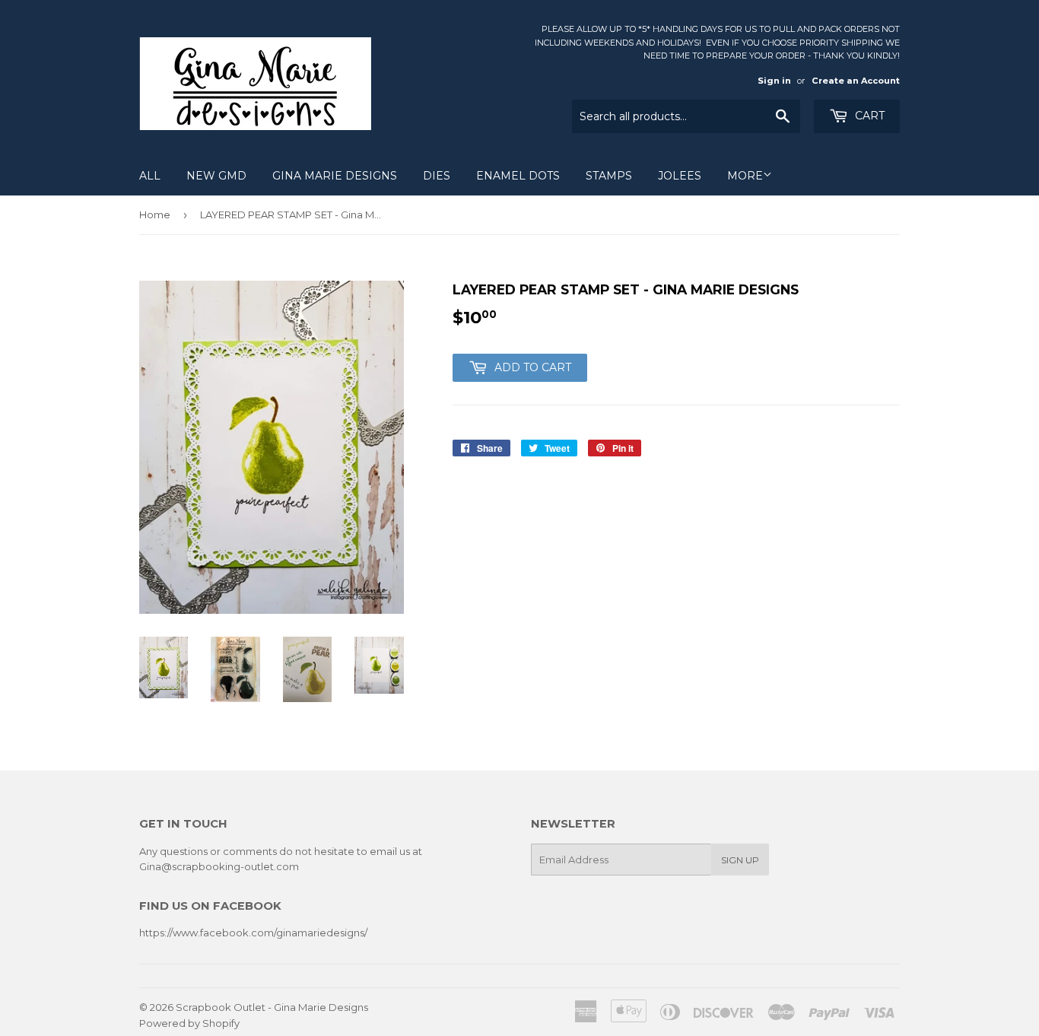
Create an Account (856, 80)
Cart (868, 115)
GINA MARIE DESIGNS (334, 176)
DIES (436, 176)
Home (154, 214)
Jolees (679, 176)
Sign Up (740, 860)
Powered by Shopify (189, 1023)
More (745, 176)
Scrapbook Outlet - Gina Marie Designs (272, 1007)
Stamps (609, 176)
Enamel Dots (518, 176)
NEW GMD (216, 176)
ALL (149, 176)
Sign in (774, 80)
